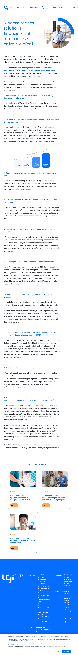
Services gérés (69, 575)
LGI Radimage (42, 577)
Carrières (67, 598)
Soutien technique (42, 634)
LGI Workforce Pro (44, 619)
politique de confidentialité (22, 640)
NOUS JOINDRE (36, 2)
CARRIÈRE (68, 2)
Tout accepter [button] (66, 651)
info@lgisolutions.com (43, 629)
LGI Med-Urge (42, 621)
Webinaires (67, 609)
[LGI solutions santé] (9, 7)
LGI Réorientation (43, 588)
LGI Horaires (42, 579)
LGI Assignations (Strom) (43, 592)
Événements (68, 596)
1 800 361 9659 (41, 627)
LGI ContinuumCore (43, 611)
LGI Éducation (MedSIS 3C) (42, 583)
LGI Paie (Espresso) (44, 586)
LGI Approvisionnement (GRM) (44, 599)
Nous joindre (40, 632)
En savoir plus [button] (58, 651)
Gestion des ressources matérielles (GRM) (38, 70)
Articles (66, 607)
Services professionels (68, 578)
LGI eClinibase (42, 575)
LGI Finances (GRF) (44, 595)
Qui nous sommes (66, 592)
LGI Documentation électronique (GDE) (44, 606)
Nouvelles (67, 605)
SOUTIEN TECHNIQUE (48, 2)
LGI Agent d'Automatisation (43, 615)
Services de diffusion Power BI (68, 583)
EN (73, 2)
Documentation (69, 612)
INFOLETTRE (59, 2)
